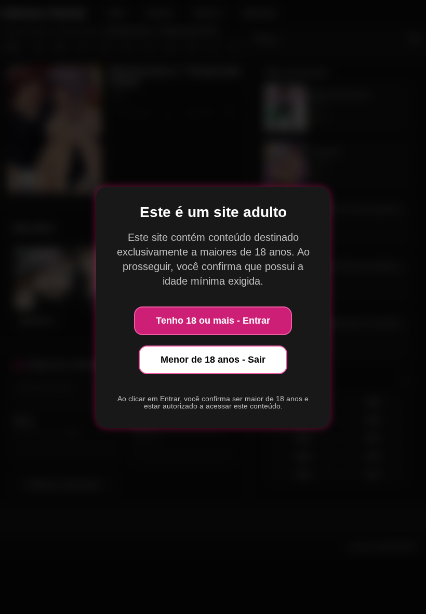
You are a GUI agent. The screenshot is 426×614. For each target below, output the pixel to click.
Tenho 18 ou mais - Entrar (213, 320)
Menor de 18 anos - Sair (213, 359)
